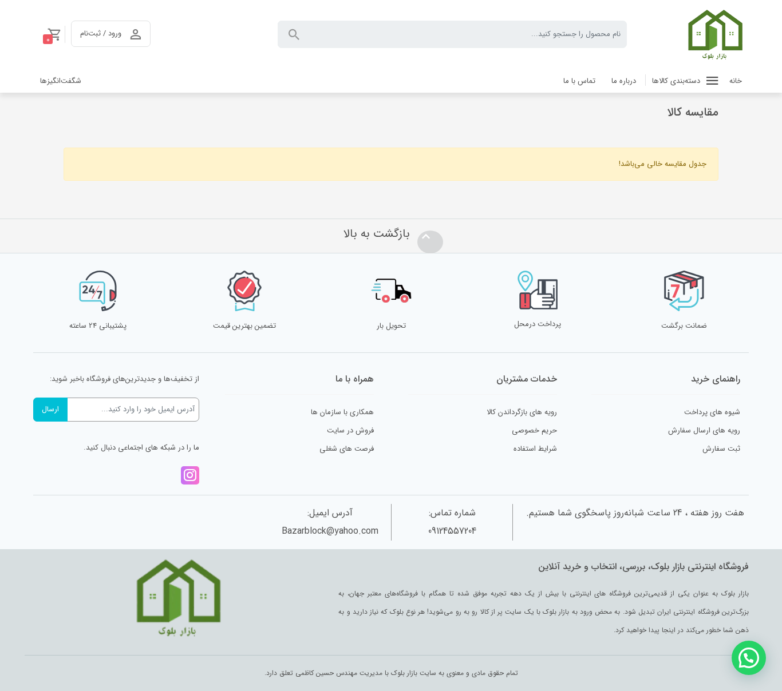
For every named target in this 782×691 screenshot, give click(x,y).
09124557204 (452, 531)
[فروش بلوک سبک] (714, 34)
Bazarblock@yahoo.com (330, 531)
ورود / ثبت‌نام (100, 33)
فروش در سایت (350, 430)
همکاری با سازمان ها (342, 412)
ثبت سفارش (721, 449)
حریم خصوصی (534, 430)
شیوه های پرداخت (712, 412)
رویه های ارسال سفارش (704, 430)
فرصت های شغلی (346, 449)
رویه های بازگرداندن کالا (522, 412)
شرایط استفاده (535, 449)
